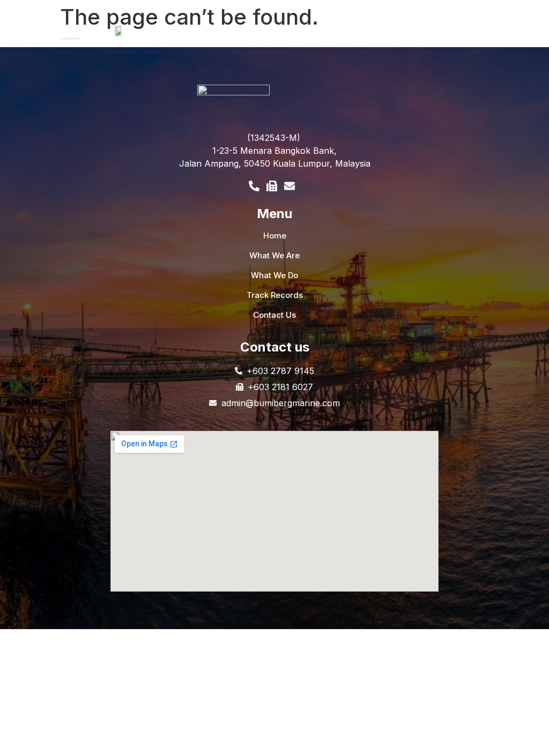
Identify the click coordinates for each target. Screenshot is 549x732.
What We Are (274, 255)
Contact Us (274, 315)
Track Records (275, 295)
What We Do (274, 275)
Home (274, 235)
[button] (341, 37)
